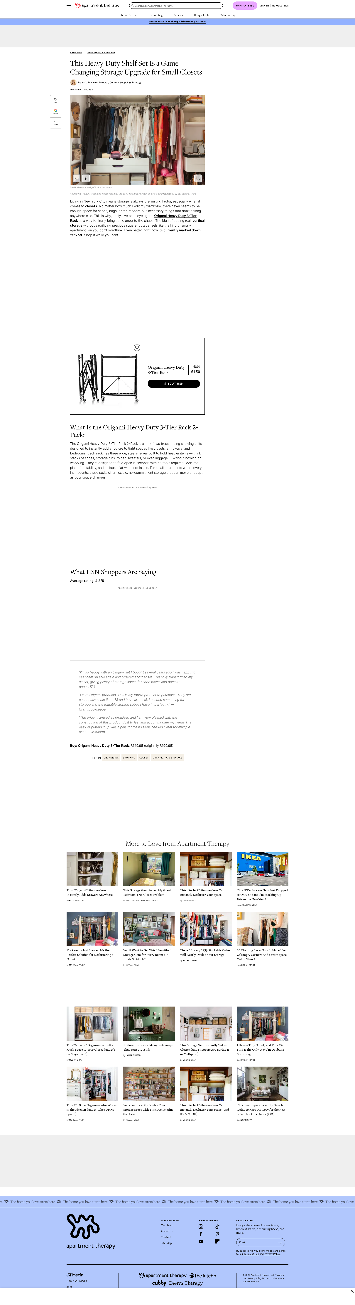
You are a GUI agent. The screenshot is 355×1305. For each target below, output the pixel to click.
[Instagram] (201, 1226)
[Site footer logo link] (111, 1230)
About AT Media (77, 1281)
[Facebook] (201, 1234)
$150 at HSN (174, 383)
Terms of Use (251, 1254)
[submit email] (280, 1242)
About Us (167, 1231)
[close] (352, 1291)
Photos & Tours (129, 15)
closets (91, 206)
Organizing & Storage (101, 52)
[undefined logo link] (97, 5)
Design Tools (201, 15)
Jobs (69, 1286)
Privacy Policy (272, 1254)
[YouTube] (201, 1241)
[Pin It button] (86, 178)
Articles (178, 15)
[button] (198, 178)
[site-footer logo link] (75, 1275)
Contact (166, 1237)
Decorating (156, 15)
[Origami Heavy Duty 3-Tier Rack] (108, 376)
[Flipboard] (217, 1241)
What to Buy (227, 15)
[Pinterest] (217, 1234)
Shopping (76, 52)
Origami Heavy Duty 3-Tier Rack (103, 746)
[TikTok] (217, 1226)
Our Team (167, 1225)
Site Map (166, 1243)
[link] (92, 892)
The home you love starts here (63, 1201)
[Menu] (69, 5)
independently (166, 193)
